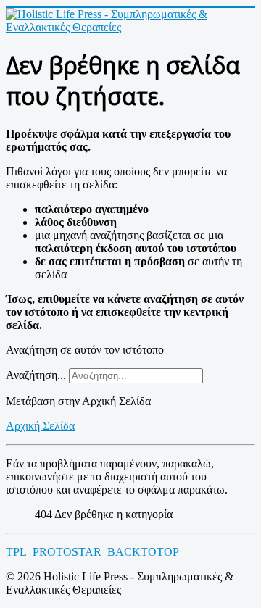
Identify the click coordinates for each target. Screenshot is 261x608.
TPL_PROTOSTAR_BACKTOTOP (92, 552)
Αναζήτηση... (36, 375)
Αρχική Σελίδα (40, 426)
